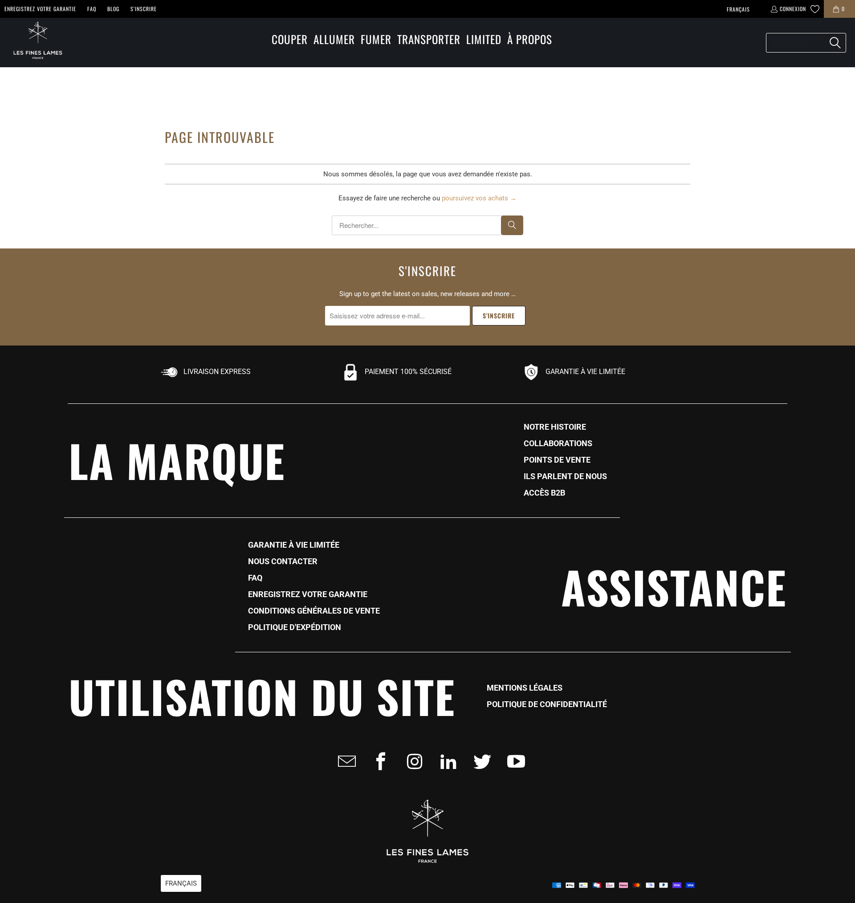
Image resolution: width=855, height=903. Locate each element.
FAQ (91, 8)
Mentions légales (524, 687)
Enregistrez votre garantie (40, 8)
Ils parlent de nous (565, 476)
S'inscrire (143, 8)
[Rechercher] (835, 43)
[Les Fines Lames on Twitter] (480, 761)
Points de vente (557, 460)
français (738, 9)
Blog (113, 8)
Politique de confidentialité (547, 704)
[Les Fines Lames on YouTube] (513, 761)
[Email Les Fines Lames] (344, 761)
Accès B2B (544, 492)
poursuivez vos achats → (479, 198)
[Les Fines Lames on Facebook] (378, 761)
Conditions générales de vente (314, 610)
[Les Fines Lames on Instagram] (412, 761)
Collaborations (558, 443)
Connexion (793, 8)
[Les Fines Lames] (33, 42)
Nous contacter (283, 561)
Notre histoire (555, 427)
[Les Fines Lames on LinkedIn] (446, 761)
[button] (290, 39)
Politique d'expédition (294, 627)
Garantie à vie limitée (293, 545)
